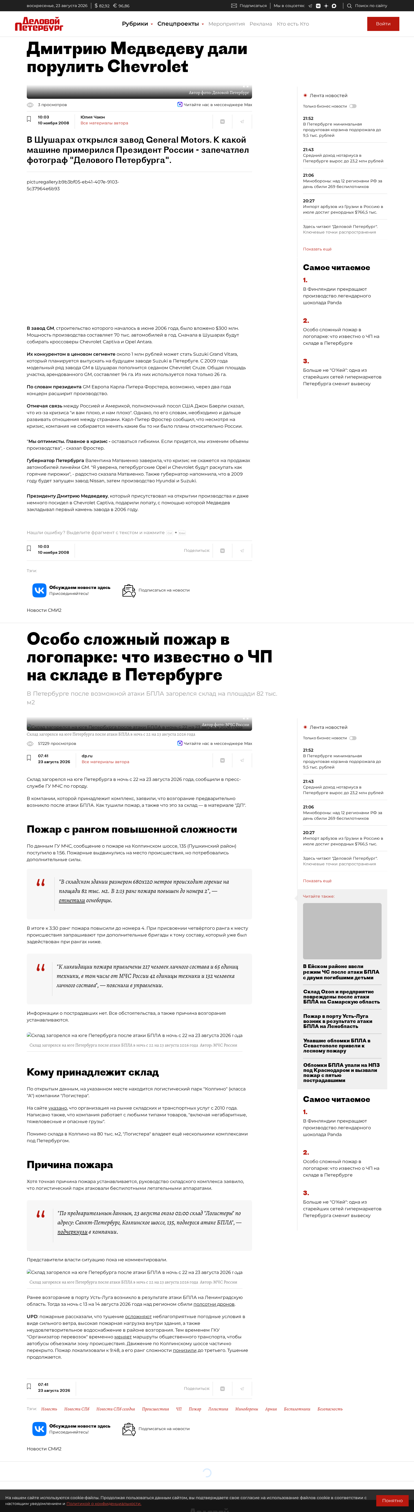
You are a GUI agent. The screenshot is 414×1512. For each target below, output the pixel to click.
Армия (271, 1409)
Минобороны (246, 1409)
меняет (123, 1336)
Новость (49, 1409)
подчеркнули (72, 1231)
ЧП (179, 1409)
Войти (383, 23)
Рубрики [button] (136, 23)
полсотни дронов (214, 1304)
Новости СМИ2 (44, 610)
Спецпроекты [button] (179, 23)
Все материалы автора (104, 123)
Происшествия (155, 1409)
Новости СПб (76, 1409)
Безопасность (330, 1409)
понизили (185, 1350)
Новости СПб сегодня (115, 1409)
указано (57, 1108)
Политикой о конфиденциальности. (103, 1503)
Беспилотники (297, 1409)
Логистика (218, 1409)
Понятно (392, 1500)
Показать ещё (317, 249)
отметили (72, 900)
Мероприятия (226, 24)
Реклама (261, 24)
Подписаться (253, 5)
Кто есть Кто (293, 24)
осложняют (138, 1316)
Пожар (195, 1409)
